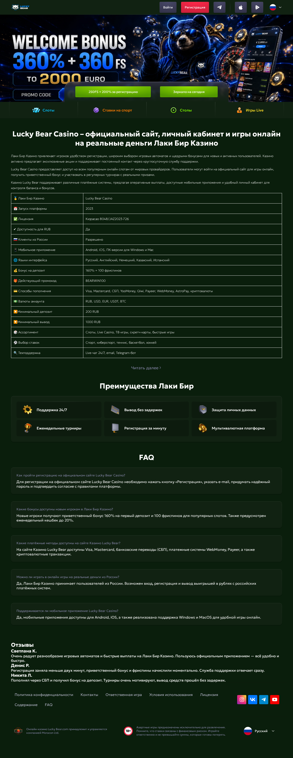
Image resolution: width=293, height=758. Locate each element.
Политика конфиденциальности (44, 694)
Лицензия (209, 694)
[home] (20, 7)
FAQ (48, 704)
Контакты (89, 694)
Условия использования (171, 694)
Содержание (26, 704)
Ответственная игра (124, 694)
